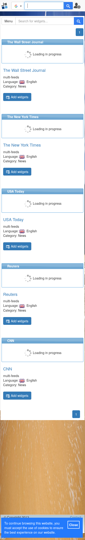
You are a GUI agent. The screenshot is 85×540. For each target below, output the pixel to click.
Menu (9, 21)
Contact (75, 517)
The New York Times (22, 145)
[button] (79, 5)
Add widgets (19, 97)
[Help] (68, 6)
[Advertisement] (42, 467)
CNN (7, 369)
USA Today (13, 219)
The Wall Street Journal (24, 70)
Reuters (10, 294)
